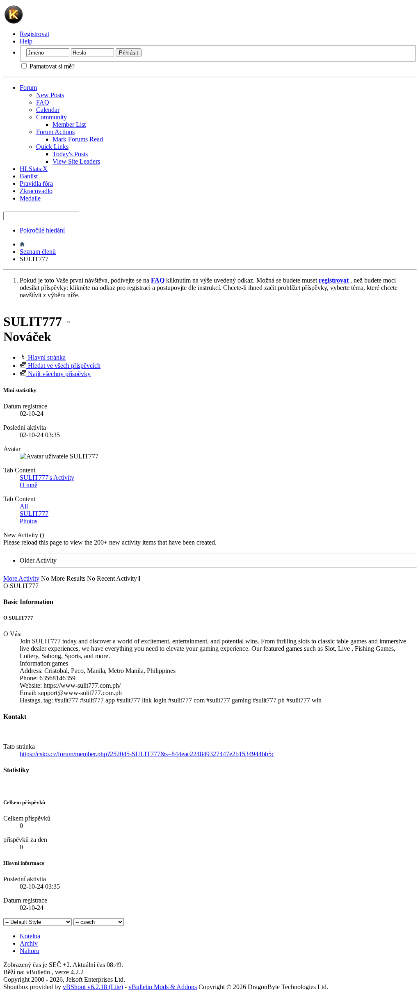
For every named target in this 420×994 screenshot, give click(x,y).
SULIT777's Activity (47, 477)
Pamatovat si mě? (51, 66)
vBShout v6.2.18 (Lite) (93, 986)
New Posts (50, 94)
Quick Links (52, 146)
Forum (28, 87)
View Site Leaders (76, 161)
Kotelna (30, 935)
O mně (28, 484)
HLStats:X (34, 168)
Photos (28, 521)
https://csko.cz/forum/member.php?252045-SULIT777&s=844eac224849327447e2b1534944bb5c (147, 753)
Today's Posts (70, 153)
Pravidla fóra (36, 183)
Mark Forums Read (77, 139)
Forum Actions (55, 131)
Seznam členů (38, 251)
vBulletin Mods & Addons (162, 986)
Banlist (29, 176)
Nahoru (29, 950)
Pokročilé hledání (42, 230)
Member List (69, 124)
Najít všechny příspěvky (58, 373)
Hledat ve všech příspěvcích (63, 365)
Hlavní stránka (46, 357)
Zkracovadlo (36, 190)
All (24, 506)
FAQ (42, 102)
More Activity (21, 578)
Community (51, 117)
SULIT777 (34, 513)
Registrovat (34, 33)
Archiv (29, 943)
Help (26, 41)
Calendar (47, 109)
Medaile (30, 198)
